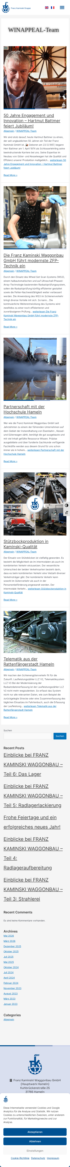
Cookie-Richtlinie (20, 1158)
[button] (62, 7)
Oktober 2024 (11, 967)
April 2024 (9, 977)
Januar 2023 (11, 1004)
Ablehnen (35, 1141)
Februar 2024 (11, 983)
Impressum (53, 1158)
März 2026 (9, 941)
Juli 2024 (9, 972)
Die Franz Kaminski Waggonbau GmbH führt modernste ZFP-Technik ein (34, 260)
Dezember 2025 (12, 946)
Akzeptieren (35, 1132)
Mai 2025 (9, 962)
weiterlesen (35, 164)
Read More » (10, 175)
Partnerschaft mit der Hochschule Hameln (24, 409)
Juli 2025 (8, 956)
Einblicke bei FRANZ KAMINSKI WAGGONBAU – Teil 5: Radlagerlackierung (33, 795)
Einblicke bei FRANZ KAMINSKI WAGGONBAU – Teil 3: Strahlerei (33, 889)
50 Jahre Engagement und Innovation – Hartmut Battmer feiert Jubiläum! (32, 120)
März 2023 (9, 998)
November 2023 (12, 988)
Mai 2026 (9, 935)
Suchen (8, 730)
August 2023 (11, 993)
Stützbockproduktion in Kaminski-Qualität (26, 544)
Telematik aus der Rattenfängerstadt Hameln (29, 661)
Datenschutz (38, 1158)
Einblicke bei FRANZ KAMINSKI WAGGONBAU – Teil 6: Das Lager (33, 764)
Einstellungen (35, 1150)
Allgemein (9, 131)
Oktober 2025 (11, 951)
